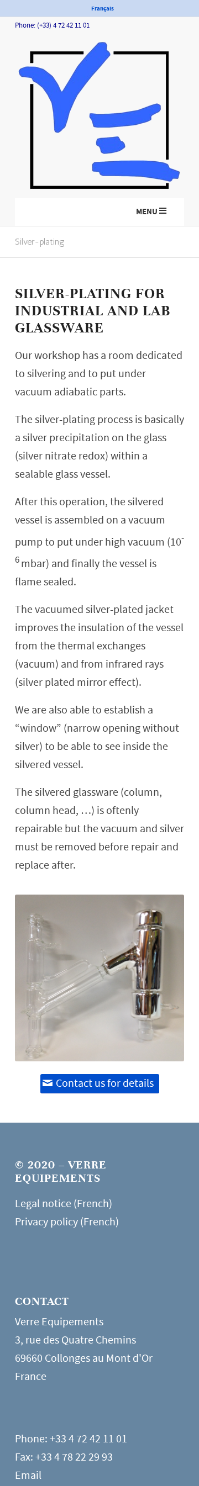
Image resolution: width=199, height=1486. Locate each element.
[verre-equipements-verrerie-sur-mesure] (99, 118)
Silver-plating (40, 241)
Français (102, 8)
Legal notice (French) (63, 1203)
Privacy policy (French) (67, 1222)
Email (28, 1475)
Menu (147, 211)
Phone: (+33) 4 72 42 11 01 (52, 25)
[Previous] (39, 978)
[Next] (159, 978)
